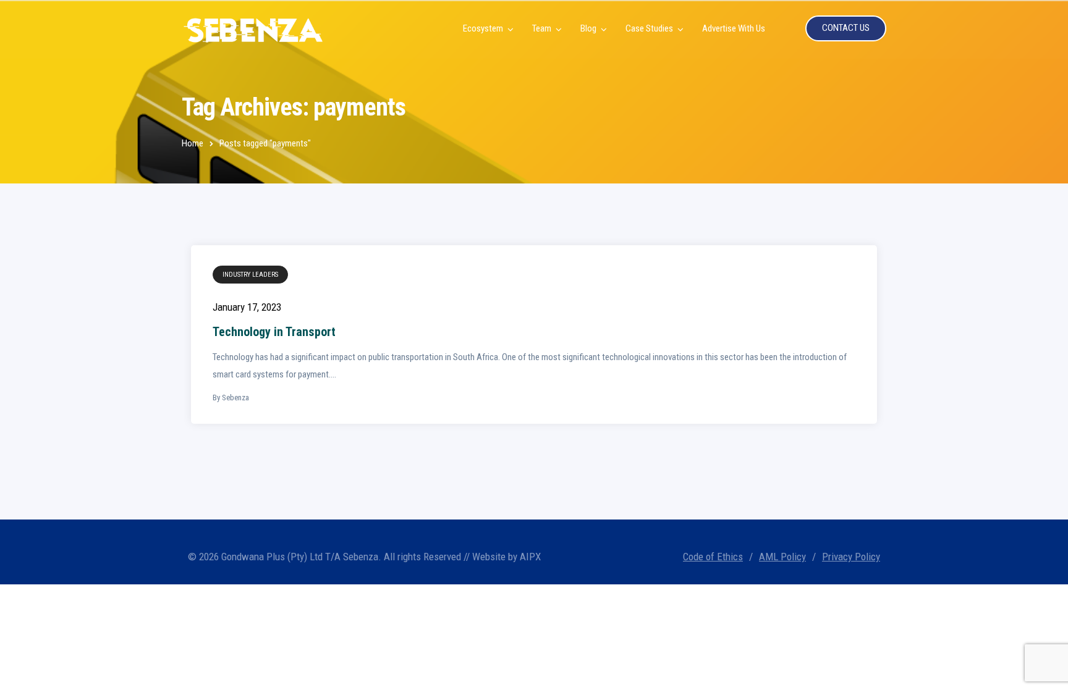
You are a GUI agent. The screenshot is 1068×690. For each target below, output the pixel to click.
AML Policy (782, 556)
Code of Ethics (713, 556)
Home (192, 143)
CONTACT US (846, 27)
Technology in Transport (274, 331)
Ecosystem (483, 28)
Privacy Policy (851, 556)
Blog (588, 28)
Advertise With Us (733, 28)
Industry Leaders (250, 275)
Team (541, 28)
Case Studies (649, 28)
